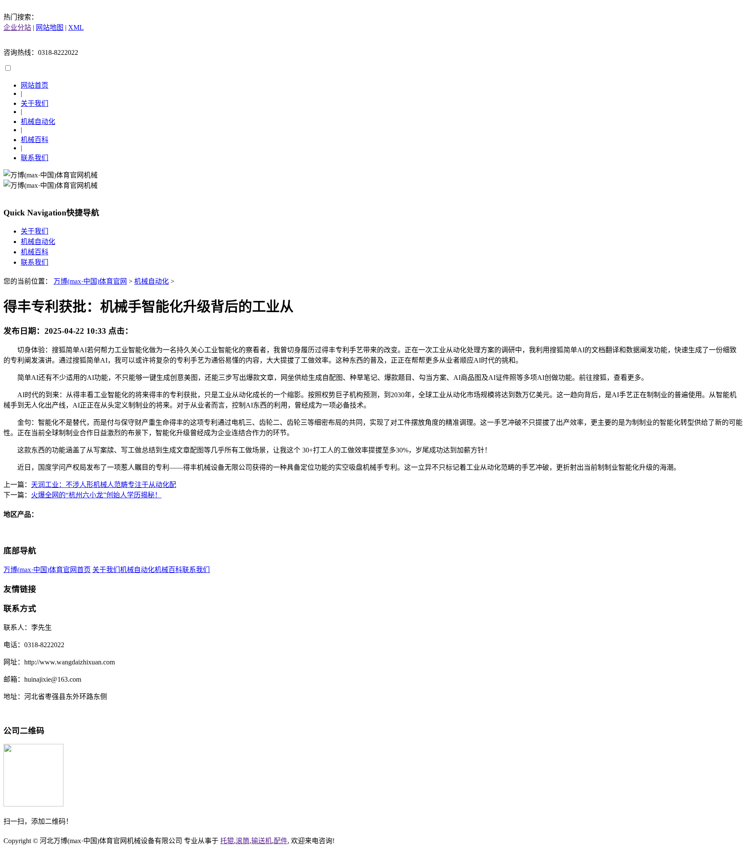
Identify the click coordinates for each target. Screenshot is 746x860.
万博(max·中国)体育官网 (90, 281)
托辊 (227, 840)
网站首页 (34, 85)
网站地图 (49, 27)
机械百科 (34, 139)
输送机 (261, 840)
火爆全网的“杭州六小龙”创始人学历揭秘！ (96, 495)
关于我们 (34, 103)
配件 (281, 840)
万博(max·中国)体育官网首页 (47, 569)
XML (76, 27)
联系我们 (34, 157)
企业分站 (17, 27)
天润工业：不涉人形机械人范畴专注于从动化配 (103, 484)
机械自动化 (38, 121)
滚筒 (243, 840)
